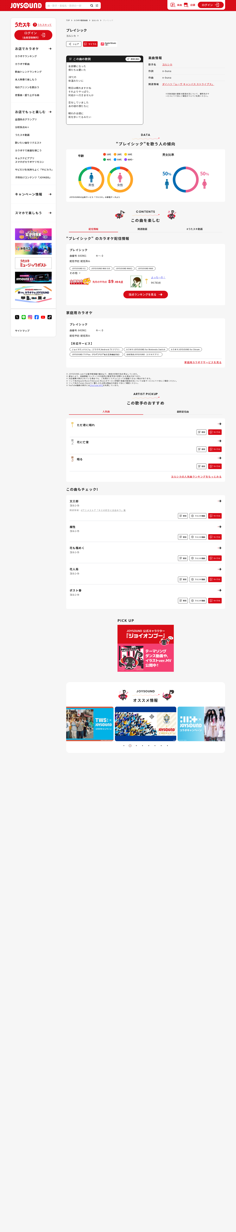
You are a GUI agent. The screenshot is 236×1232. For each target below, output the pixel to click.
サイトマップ (22, 330)
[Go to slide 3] (136, 745)
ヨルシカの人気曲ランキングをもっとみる (196, 476)
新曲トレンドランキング (28, 71)
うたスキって (44, 24)
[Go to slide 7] (161, 745)
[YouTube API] (96, 385)
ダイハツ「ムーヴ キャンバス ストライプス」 (188, 84)
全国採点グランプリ (26, 119)
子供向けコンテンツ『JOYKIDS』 (33, 177)
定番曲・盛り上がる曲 (27, 95)
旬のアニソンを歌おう (27, 87)
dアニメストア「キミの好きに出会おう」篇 (103, 510)
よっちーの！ (158, 277)
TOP (68, 20)
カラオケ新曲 (22, 64)
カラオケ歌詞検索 (81, 20)
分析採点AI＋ (22, 127)
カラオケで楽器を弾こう (28, 150)
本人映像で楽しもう (26, 79)
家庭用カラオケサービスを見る (203, 362)
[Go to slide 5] (148, 745)
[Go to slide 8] (167, 745)
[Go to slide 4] (142, 745)
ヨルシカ (95, 20)
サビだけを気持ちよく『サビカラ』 (34, 169)
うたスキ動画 (22, 135)
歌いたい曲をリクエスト (28, 142)
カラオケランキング (26, 56)
